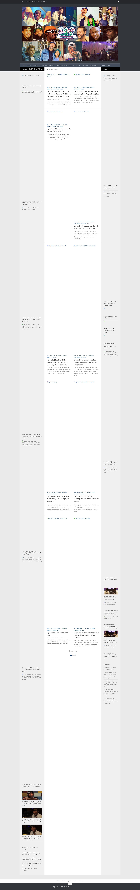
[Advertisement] (111, 739)
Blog (48, 87)
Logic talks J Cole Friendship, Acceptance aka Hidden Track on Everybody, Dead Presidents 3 (58, 362)
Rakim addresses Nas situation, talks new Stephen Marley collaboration (111, 187)
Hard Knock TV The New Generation (86, 492)
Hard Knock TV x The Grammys (89, 65)
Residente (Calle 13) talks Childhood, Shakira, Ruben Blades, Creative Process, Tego (111, 626)
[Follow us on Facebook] (30, 69)
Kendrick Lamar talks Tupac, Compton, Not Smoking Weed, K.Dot (110, 579)
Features (52, 87)
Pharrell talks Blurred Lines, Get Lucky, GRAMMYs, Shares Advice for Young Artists (32, 820)
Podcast (29, 65)
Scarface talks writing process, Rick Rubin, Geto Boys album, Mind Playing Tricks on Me (110, 463)
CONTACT (43, 1)
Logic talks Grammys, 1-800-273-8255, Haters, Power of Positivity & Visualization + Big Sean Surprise (59, 94)
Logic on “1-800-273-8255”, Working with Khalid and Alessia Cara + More (86, 498)
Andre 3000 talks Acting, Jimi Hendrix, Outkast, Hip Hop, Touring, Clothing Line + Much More (32, 202)
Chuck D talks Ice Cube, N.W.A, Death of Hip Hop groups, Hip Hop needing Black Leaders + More (31, 786)
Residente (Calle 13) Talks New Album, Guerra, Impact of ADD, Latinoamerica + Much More (111, 612)
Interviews (35, 65)
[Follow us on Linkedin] (32, 69)
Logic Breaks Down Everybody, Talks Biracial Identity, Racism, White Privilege (86, 635)
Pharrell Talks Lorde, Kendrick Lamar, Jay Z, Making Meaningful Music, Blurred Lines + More (31, 838)
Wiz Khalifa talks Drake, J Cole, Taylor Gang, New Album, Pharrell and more (110, 303)
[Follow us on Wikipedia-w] (39, 69)
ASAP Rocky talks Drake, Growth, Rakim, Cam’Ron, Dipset (109, 330)
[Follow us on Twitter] (37, 69)
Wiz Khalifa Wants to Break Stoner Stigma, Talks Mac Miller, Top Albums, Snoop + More (32, 436)
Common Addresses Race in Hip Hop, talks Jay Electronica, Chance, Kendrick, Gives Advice (32, 319)
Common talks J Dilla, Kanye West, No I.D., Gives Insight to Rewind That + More (31, 669)
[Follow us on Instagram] (34, 69)
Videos (23, 65)
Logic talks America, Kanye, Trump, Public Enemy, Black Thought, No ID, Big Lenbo (59, 498)
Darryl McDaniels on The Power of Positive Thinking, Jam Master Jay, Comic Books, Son (111, 640)
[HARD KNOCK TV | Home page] (70, 34)
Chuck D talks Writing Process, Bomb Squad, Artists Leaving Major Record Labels (31, 803)
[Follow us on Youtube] (41, 69)
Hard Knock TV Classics (61, 65)
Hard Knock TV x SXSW (104, 65)
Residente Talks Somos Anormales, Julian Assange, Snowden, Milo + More (110, 597)
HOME (22, 1)
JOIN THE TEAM (35, 1)
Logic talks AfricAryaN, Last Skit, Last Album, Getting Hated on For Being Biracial (85, 362)
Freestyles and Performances (47, 65)
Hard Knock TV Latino (74, 65)
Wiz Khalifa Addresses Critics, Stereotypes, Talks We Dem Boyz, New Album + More (32, 552)
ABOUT (28, 1)
